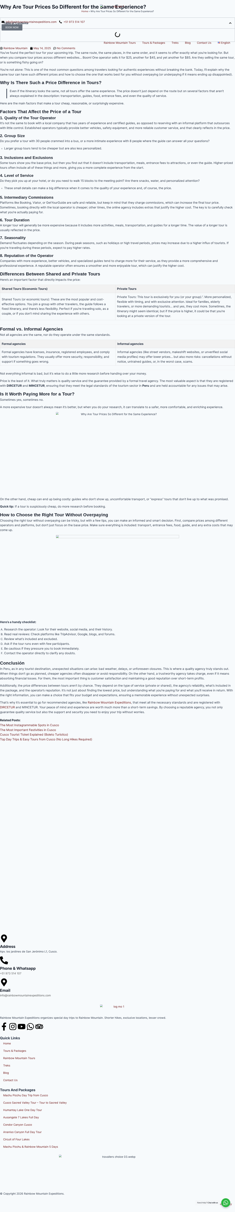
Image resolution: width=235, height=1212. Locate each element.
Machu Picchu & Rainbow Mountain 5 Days (30, 1146)
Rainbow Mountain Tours (120, 42)
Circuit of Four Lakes (16, 1139)
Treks (175, 42)
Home (7, 1043)
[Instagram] (13, 1027)
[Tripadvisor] (39, 1027)
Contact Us (204, 42)
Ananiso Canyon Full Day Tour (22, 1132)
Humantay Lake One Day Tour (22, 1110)
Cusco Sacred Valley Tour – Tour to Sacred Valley (35, 1102)
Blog (188, 42)
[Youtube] (22, 1027)
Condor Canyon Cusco (17, 1124)
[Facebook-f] (4, 1027)
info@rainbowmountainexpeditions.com (25, 995)
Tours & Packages (153, 42)
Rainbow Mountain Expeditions (109, 702)
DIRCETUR (7, 707)
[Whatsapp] (30, 1027)
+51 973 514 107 (10, 973)
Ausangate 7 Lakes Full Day (21, 1117)
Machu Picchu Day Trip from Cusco (25, 1095)
